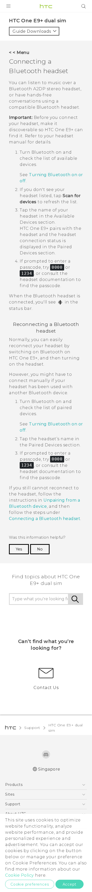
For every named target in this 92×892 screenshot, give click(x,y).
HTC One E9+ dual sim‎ (65, 728)
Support (32, 727)
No (40, 549)
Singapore (49, 769)
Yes (19, 549)
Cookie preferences (29, 884)
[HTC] (46, 6)
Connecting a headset (44, 518)
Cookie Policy (19, 875)
